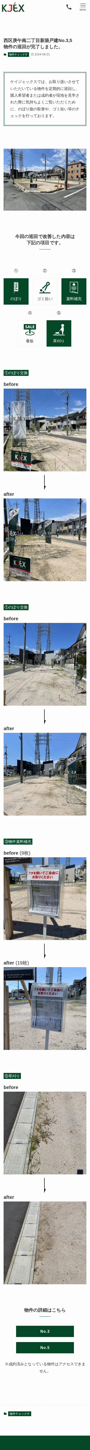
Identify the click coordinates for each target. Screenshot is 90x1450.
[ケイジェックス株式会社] (13, 7)
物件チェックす (18, 54)
